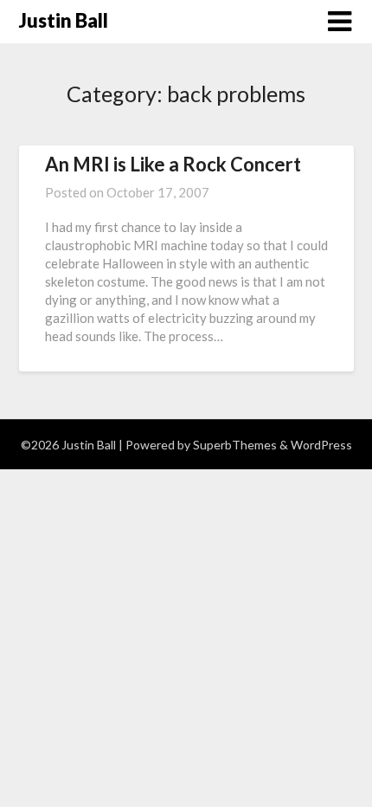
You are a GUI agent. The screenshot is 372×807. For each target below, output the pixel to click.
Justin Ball (63, 20)
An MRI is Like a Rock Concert (173, 164)
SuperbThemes (235, 444)
